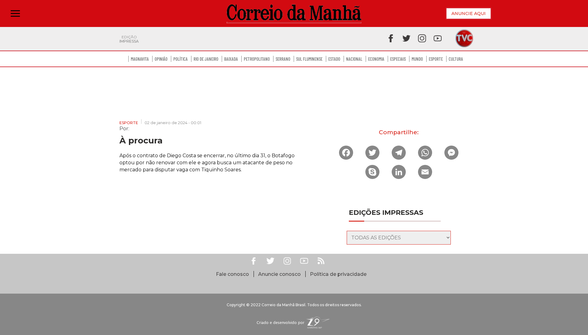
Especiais (398, 59)
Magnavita (140, 59)
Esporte (436, 59)
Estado (334, 59)
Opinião (161, 59)
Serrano (283, 59)
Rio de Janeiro (206, 59)
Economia (376, 59)
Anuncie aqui (468, 13)
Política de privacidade (338, 274)
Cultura (456, 59)
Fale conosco (232, 274)
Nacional (354, 59)
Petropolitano (257, 59)
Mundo (417, 59)
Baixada (231, 59)
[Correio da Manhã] (294, 13)
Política (180, 59)
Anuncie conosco (279, 274)
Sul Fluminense (309, 59)
